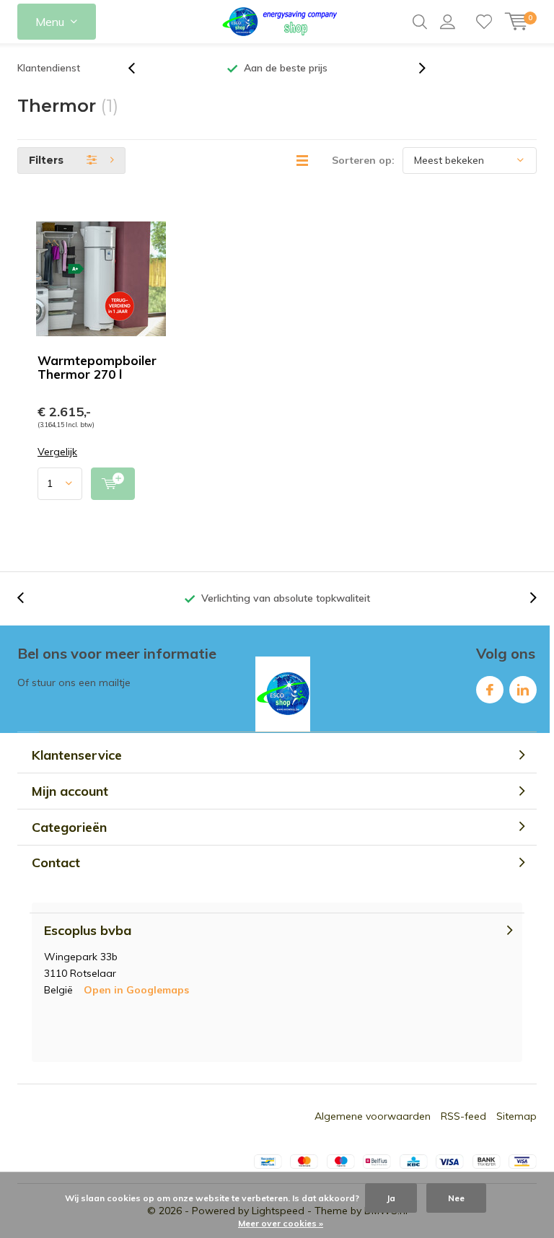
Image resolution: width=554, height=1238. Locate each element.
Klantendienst (48, 68)
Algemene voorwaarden (373, 1116)
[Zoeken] (420, 21)
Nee (456, 1198)
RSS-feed (463, 1116)
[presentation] (139, 68)
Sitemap (516, 1116)
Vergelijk (57, 452)
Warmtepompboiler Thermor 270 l (97, 367)
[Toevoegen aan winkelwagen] (113, 483)
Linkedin (523, 689)
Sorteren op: (363, 160)
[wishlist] (484, 21)
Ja (391, 1198)
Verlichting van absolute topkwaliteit (285, 598)
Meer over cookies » (280, 1223)
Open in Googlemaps (136, 989)
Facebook (490, 689)
